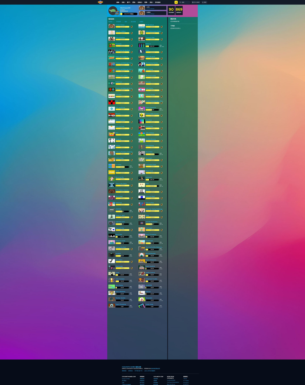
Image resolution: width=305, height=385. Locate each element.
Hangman (118, 139)
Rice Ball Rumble (151, 253)
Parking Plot (149, 126)
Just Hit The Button (151, 221)
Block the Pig (120, 177)
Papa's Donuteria (121, 304)
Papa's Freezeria (151, 107)
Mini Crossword (120, 120)
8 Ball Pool (119, 82)
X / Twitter (186, 380)
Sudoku (118, 145)
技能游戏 (142, 380)
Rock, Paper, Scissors (122, 190)
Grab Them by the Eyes (123, 50)
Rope (147, 183)
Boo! (117, 133)
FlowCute (118, 44)
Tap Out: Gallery (121, 31)
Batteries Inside (120, 241)
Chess (147, 50)
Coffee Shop (119, 158)
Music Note (149, 152)
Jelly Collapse (150, 133)
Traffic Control (150, 272)
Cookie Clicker (150, 8)
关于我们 (124, 380)
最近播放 (133, 21)
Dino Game (119, 260)
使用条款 (130, 371)
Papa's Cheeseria (151, 260)
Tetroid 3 (118, 94)
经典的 (140, 2)
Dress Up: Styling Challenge (154, 209)
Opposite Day (120, 228)
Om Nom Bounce (151, 139)
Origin (117, 272)
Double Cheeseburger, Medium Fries (157, 101)
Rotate (148, 190)
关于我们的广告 (138, 371)
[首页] (100, 2)
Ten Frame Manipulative (173, 382)
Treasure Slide (150, 37)
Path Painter (149, 88)
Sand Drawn (149, 241)
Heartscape (119, 266)
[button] (176, 2)
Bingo (147, 215)
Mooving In (149, 158)
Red (117, 101)
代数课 (155, 380)
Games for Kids (126, 378)
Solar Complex (120, 279)
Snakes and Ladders (122, 75)
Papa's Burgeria (150, 56)
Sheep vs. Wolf (120, 215)
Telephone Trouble (151, 279)
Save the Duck (120, 126)
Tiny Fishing (149, 69)
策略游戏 (142, 378)
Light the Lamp (120, 221)
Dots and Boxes (120, 107)
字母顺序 (118, 21)
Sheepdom (149, 298)
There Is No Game (121, 183)
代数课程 (155, 378)
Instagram (186, 382)
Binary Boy (119, 234)
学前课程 (155, 382)
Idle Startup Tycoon (152, 63)
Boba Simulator (120, 37)
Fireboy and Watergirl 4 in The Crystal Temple (130, 63)
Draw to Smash (150, 94)
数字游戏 (142, 382)
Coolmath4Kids (171, 380)
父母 (123, 382)
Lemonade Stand (151, 164)
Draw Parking (150, 145)
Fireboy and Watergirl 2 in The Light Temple (129, 69)
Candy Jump (149, 304)
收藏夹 (141, 21)
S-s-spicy (118, 164)
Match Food (149, 171)
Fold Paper (149, 228)
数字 (128, 2)
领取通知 (124, 371)
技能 (123, 2)
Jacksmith (149, 177)
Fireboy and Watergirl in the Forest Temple (129, 88)
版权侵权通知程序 (155, 368)
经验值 (110, 21)
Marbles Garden (120, 298)
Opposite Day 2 (150, 196)
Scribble (118, 253)
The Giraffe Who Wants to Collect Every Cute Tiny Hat (162, 247)
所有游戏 (157, 2)
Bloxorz (118, 113)
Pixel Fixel (149, 120)
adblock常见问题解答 (149, 371)
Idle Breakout (150, 25)
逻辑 (133, 2)
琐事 (145, 2)
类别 (151, 2)
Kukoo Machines (120, 291)
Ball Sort (148, 44)
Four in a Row (150, 202)
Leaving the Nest (121, 247)
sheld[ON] (149, 285)
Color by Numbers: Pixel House (125, 152)
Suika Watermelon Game (153, 31)
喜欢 (126, 21)
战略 (117, 2)
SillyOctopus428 (125, 8)
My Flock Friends (151, 75)
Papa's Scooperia (151, 234)
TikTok (185, 378)
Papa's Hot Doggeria (122, 56)
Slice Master (119, 285)
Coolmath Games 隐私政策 (131, 367)
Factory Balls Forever (152, 113)
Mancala (148, 82)
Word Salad (119, 196)
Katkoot (148, 291)
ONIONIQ (118, 209)
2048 (117, 171)
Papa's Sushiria (150, 266)
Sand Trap (119, 202)
